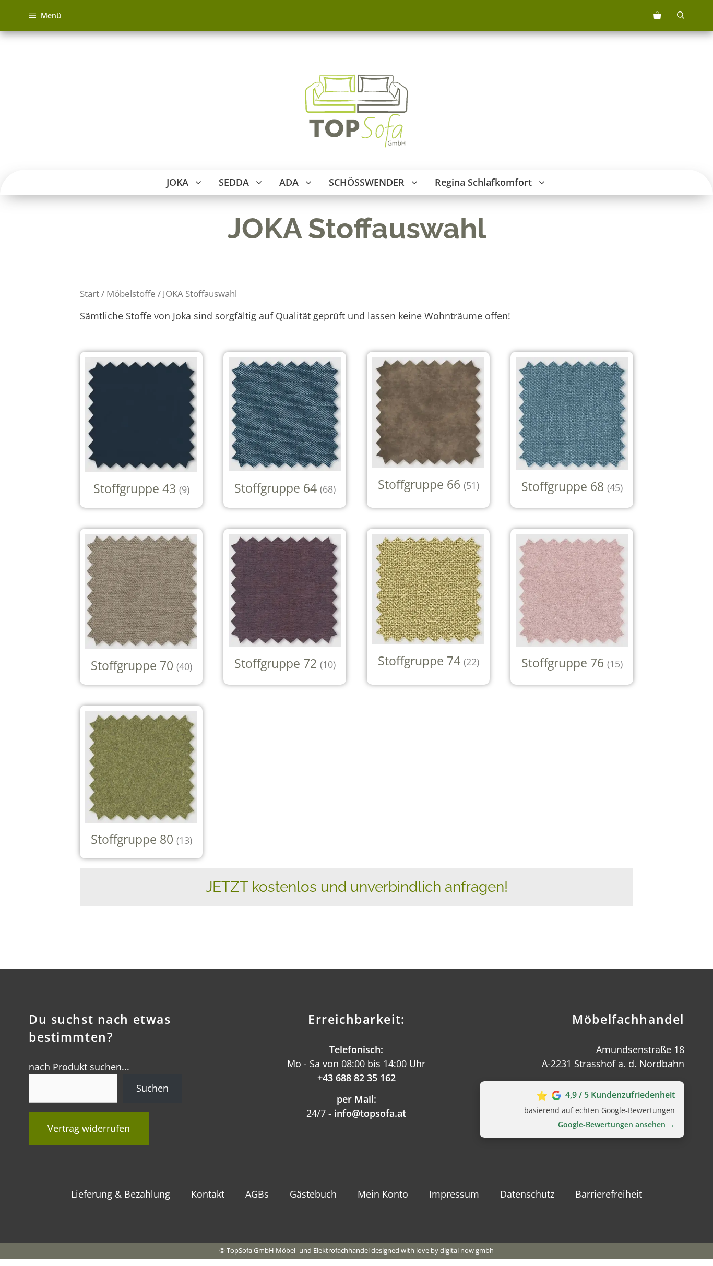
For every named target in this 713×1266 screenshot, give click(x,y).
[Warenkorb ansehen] (657, 15)
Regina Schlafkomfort (483, 182)
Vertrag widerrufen (88, 1128)
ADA (289, 182)
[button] (199, 182)
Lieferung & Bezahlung (120, 1194)
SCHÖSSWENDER (367, 182)
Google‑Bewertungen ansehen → (616, 1124)
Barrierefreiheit (608, 1194)
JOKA (177, 182)
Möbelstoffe (131, 294)
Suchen (152, 1088)
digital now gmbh (467, 1250)
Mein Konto (383, 1194)
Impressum (454, 1194)
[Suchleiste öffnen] (680, 15)
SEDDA (234, 182)
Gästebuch (313, 1194)
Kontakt (207, 1194)
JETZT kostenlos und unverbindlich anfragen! (357, 886)
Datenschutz (527, 1194)
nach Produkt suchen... (79, 1066)
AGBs (257, 1194)
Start (89, 294)
